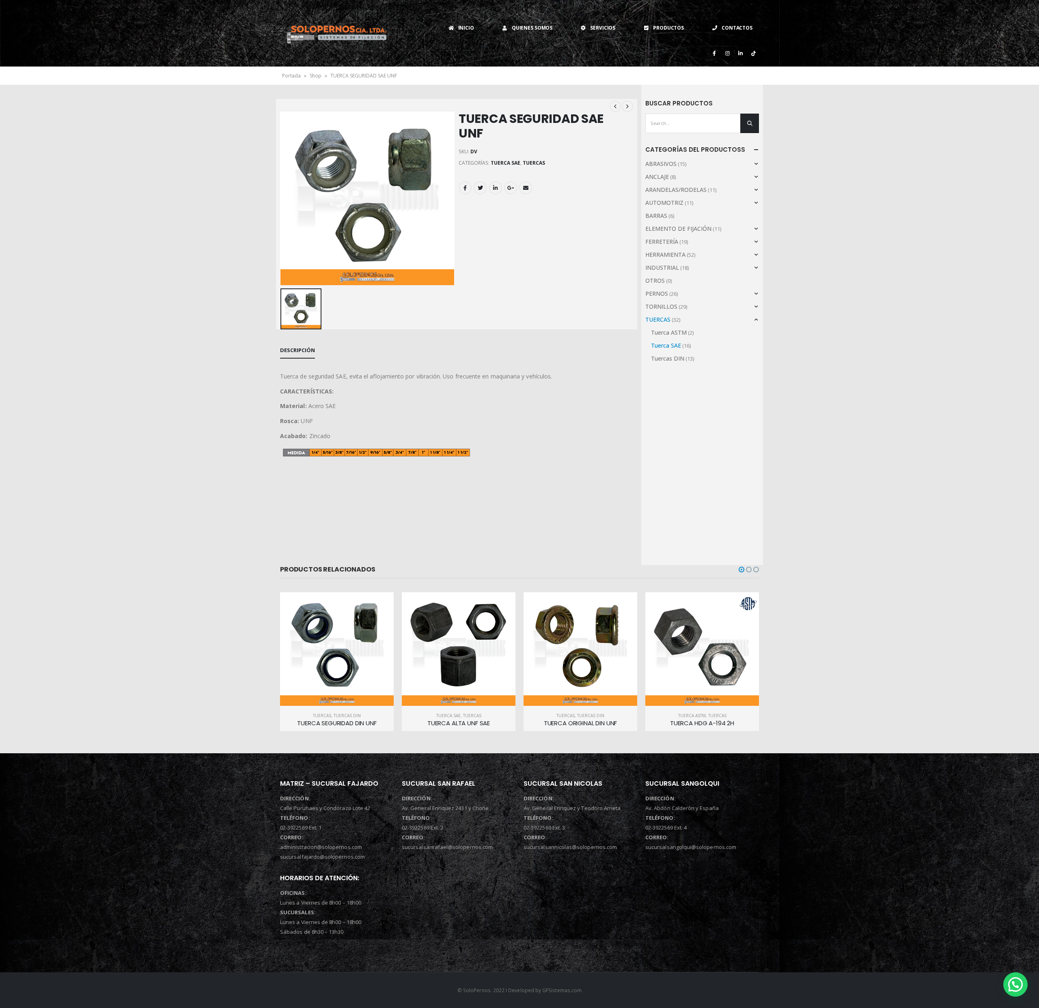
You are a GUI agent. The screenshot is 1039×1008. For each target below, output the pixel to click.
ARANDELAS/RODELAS (676, 189)
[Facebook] (714, 53)
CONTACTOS (737, 27)
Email (525, 187)
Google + (510, 187)
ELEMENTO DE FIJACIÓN (678, 228)
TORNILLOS (661, 306)
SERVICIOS (602, 27)
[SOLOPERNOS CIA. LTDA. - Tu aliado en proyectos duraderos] (336, 33)
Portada (291, 75)
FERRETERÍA (661, 241)
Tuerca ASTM (669, 332)
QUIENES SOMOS (532, 27)
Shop (315, 75)
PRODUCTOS (668, 27)
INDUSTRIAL (662, 267)
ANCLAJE (657, 177)
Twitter (480, 187)
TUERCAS (534, 162)
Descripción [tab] (297, 350)
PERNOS (656, 293)
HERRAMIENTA (665, 254)
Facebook (465, 187)
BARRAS (656, 215)
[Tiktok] (753, 53)
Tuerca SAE (505, 162)
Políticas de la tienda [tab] (361, 350)
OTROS (655, 280)
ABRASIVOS (661, 164)
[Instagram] (727, 53)
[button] (741, 569)
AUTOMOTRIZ (664, 202)
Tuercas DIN (667, 358)
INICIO (466, 27)
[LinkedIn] (740, 53)
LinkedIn (495, 187)
